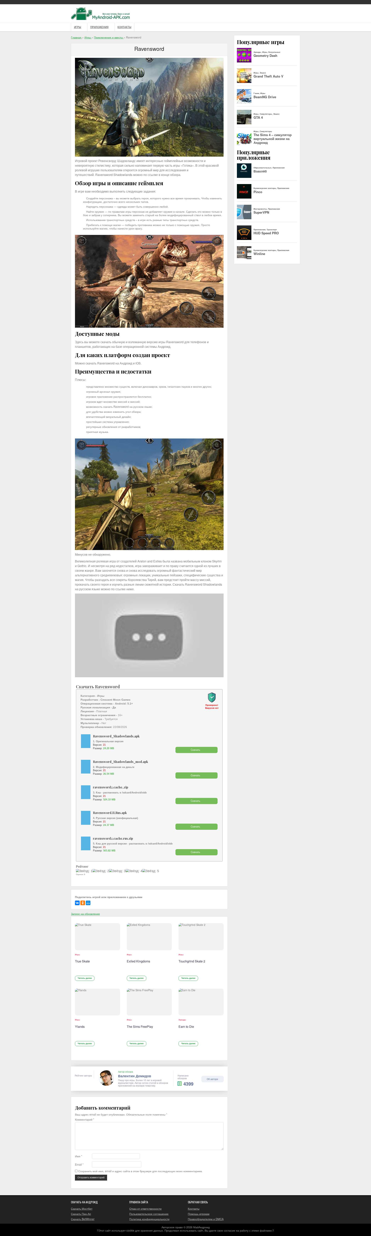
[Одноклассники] (82, 903)
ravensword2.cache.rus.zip (113, 838)
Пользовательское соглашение (148, 1214)
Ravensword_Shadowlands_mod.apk (120, 762)
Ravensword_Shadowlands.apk (116, 736)
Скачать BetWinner (82, 1219)
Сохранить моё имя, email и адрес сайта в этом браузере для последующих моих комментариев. (140, 1171)
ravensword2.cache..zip (110, 787)
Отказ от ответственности (145, 1208)
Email (79, 1164)
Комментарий (84, 1119)
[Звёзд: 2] (101, 871)
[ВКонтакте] (77, 903)
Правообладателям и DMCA (206, 1219)
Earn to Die (186, 1026)
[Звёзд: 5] (150, 871)
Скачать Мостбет (81, 1208)
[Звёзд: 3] (117, 871)
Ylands (80, 1026)
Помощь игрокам (198, 1214)
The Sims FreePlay (140, 1026)
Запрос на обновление (85, 914)
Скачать (195, 749)
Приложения (99, 27)
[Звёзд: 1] (84, 871)
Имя (78, 1156)
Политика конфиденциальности (149, 1219)
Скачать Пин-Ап (81, 1214)
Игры (77, 27)
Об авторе (212, 1079)
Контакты (124, 27)
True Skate (82, 961)
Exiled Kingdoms (138, 961)
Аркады (182, 1019)
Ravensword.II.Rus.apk (110, 813)
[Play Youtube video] (149, 635)
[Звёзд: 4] (134, 871)
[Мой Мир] (88, 903)
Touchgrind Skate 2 (192, 961)
